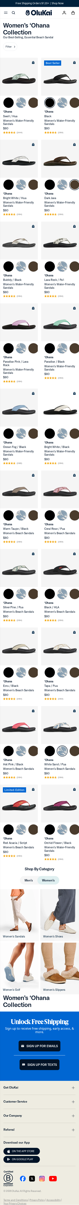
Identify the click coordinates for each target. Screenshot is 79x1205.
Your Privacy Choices (14, 1203)
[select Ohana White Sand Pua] (21, 102)
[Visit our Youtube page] (23, 1179)
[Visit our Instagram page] (42, 1178)
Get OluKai (39, 1088)
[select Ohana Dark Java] (33, 102)
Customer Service (39, 1103)
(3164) (60, 132)
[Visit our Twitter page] (32, 1179)
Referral (39, 1131)
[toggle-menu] (73, 1087)
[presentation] (8, 1151)
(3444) (19, 132)
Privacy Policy (37, 1200)
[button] (10, 47)
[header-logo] (38, 12)
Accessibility (53, 1200)
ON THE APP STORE (23, 1151)
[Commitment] (8, 1179)
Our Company (39, 1117)
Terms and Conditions (15, 1200)
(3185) (19, 463)
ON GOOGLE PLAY (22, 1159)
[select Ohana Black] (8, 102)
